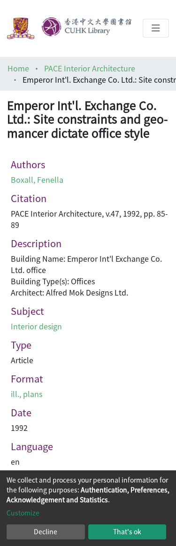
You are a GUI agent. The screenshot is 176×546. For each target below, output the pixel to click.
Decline (45, 531)
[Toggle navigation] (156, 28)
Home (18, 68)
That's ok (127, 531)
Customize (23, 512)
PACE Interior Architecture (89, 68)
